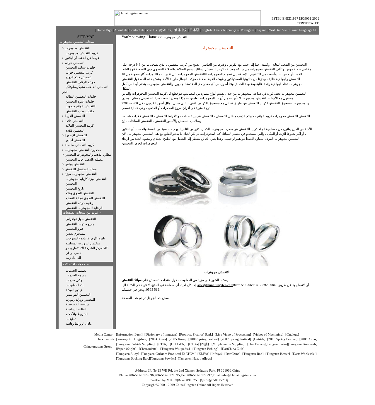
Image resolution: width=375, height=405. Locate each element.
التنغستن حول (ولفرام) (81, 219)
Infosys (216, 353)
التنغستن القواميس (78, 294)
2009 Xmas (308, 339)
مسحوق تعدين (75, 233)
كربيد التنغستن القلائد (79, 125)
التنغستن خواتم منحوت (81, 106)
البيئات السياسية (76, 309)
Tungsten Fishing (205, 348)
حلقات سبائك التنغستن (80, 67)
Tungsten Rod (252, 353)
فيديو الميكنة (74, 290)
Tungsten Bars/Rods (302, 344)
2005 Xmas (177, 339)
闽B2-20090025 (186, 380)
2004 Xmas (158, 339)
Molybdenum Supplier (228, 344)
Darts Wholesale (304, 353)
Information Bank (129, 334)
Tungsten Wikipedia (175, 348)
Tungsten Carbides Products (161, 353)
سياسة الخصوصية (77, 304)
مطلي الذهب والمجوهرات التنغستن (88, 154)
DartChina (232, 353)
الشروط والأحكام (77, 314)
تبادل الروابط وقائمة (79, 323)
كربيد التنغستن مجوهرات (82, 53)
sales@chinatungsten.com (238, 375)
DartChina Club (232, 348)
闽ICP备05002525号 (214, 380)
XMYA (203, 353)
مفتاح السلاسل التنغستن (81, 169)
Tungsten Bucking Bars (133, 358)
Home (152, 37)
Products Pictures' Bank (196, 334)
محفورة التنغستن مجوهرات (83, 150)
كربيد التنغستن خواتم (79, 72)
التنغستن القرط (75, 116)
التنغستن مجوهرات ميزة (81, 174)
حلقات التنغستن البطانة (81, 96)
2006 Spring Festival (204, 339)
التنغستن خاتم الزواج (79, 77)
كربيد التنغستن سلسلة (79, 145)
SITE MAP (85, 37)
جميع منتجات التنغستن (80, 224)
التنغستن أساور (75, 140)
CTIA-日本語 (198, 344)
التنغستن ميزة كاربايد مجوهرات (86, 179)
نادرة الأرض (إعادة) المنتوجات (85, 238)
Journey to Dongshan (131, 339)
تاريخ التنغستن (75, 188)
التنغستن (71, 183)
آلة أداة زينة (73, 257)
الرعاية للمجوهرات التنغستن (84, 208)
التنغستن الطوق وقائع (80, 193)
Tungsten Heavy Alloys (195, 358)
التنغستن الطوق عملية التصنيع (85, 198)
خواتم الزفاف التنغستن (80, 82)
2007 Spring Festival (236, 339)
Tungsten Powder (163, 358)
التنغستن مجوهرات (77, 48)
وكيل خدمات (74, 280)
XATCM (189, 353)
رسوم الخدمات (76, 275)
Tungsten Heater (278, 353)
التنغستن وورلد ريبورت (80, 299)
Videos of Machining (268, 334)
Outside (259, 339)
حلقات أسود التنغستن (80, 101)
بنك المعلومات (75, 285)
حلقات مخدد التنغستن (80, 111)
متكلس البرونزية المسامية (83, 243)
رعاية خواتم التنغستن (79, 203)
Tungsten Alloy (127, 353)
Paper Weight (126, 348)
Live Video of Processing (233, 334)
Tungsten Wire (277, 344)
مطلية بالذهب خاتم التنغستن (84, 159)
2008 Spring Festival (282, 339)
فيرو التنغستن (74, 228)
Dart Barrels (256, 344)
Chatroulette (148, 348)
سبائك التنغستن (132, 280)
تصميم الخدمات (76, 270)
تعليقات (71, 319)
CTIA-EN (177, 344)
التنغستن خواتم (74, 62)
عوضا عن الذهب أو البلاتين (82, 57)
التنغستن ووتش (75, 164)
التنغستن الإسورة (76, 135)
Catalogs (292, 334)
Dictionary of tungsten (161, 334)
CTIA (162, 344)
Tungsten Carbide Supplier (135, 344)
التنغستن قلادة (74, 120)
